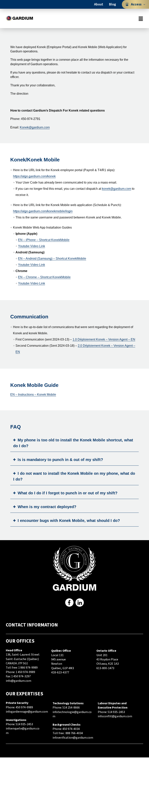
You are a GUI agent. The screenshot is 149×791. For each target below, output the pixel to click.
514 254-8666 (71, 707)
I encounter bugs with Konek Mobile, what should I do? (69, 520)
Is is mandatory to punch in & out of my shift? (60, 459)
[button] (90, 18)
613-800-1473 (105, 668)
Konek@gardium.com (35, 127)
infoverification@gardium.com (73, 738)
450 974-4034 (71, 729)
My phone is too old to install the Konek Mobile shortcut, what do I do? (73, 443)
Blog (112, 4)
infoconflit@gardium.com (115, 716)
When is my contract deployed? (47, 507)
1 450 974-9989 (25, 672)
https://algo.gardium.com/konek (34, 176)
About (98, 4)
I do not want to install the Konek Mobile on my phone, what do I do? (74, 476)
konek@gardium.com (116, 188)
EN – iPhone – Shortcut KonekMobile (43, 240)
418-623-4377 (60, 672)
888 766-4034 (74, 733)
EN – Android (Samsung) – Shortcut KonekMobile (52, 258)
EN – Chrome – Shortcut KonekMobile (44, 277)
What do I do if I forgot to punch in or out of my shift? (67, 493)
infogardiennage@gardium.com (27, 712)
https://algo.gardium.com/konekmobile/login (43, 211)
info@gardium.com (18, 681)
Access (136, 4)
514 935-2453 (24, 724)
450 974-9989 (24, 707)
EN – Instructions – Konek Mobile (33, 394)
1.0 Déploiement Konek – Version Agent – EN (104, 339)
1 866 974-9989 (28, 667)
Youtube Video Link (31, 246)
